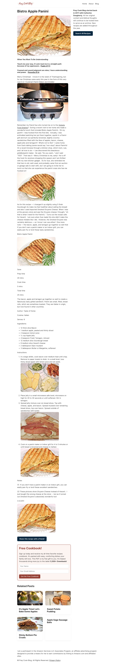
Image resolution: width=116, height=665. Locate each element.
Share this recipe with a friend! (31, 539)
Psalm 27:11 (45, 66)
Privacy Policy (55, 660)
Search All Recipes (83, 33)
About (91, 4)
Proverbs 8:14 (33, 72)
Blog (97, 4)
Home (84, 4)
